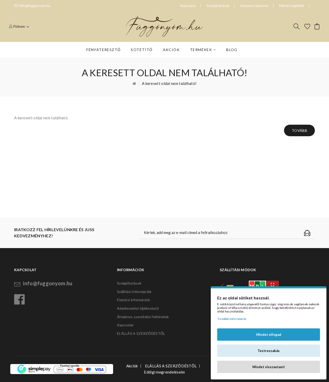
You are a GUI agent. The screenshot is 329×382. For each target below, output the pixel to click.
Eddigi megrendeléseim (164, 372)
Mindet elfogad (268, 334)
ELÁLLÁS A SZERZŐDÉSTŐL (141, 333)
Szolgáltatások (218, 6)
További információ (231, 319)
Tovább (299, 130)
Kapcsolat (125, 325)
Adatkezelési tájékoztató (138, 308)
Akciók (132, 366)
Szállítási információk (134, 291)
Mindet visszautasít (268, 367)
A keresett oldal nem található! (169, 83)
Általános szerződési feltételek (143, 317)
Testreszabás (269, 351)
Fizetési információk (133, 300)
